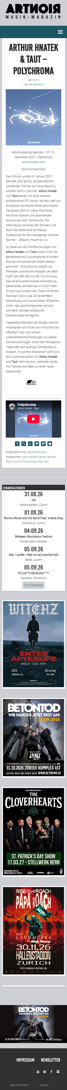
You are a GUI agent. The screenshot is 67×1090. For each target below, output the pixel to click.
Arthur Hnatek (29, 456)
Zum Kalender (33, 585)
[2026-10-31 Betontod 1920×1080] (33, 1042)
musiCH (17, 461)
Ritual (16, 176)
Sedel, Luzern (33, 554)
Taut (46, 461)
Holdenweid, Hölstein (33, 535)
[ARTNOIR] (33, 16)
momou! (53, 1085)
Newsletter (50, 1060)
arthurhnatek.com (33, 162)
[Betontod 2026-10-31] (33, 775)
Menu (60, 32)
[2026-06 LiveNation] (33, 686)
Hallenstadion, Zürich (33, 499)
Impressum (25, 1060)
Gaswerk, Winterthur (33, 572)
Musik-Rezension (37, 452)
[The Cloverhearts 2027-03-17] (33, 874)
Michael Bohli (37, 169)
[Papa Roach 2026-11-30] (33, 973)
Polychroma (30, 461)
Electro (42, 456)
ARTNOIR (33, 1085)
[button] (17, 443)
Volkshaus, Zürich (33, 517)
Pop (40, 461)
